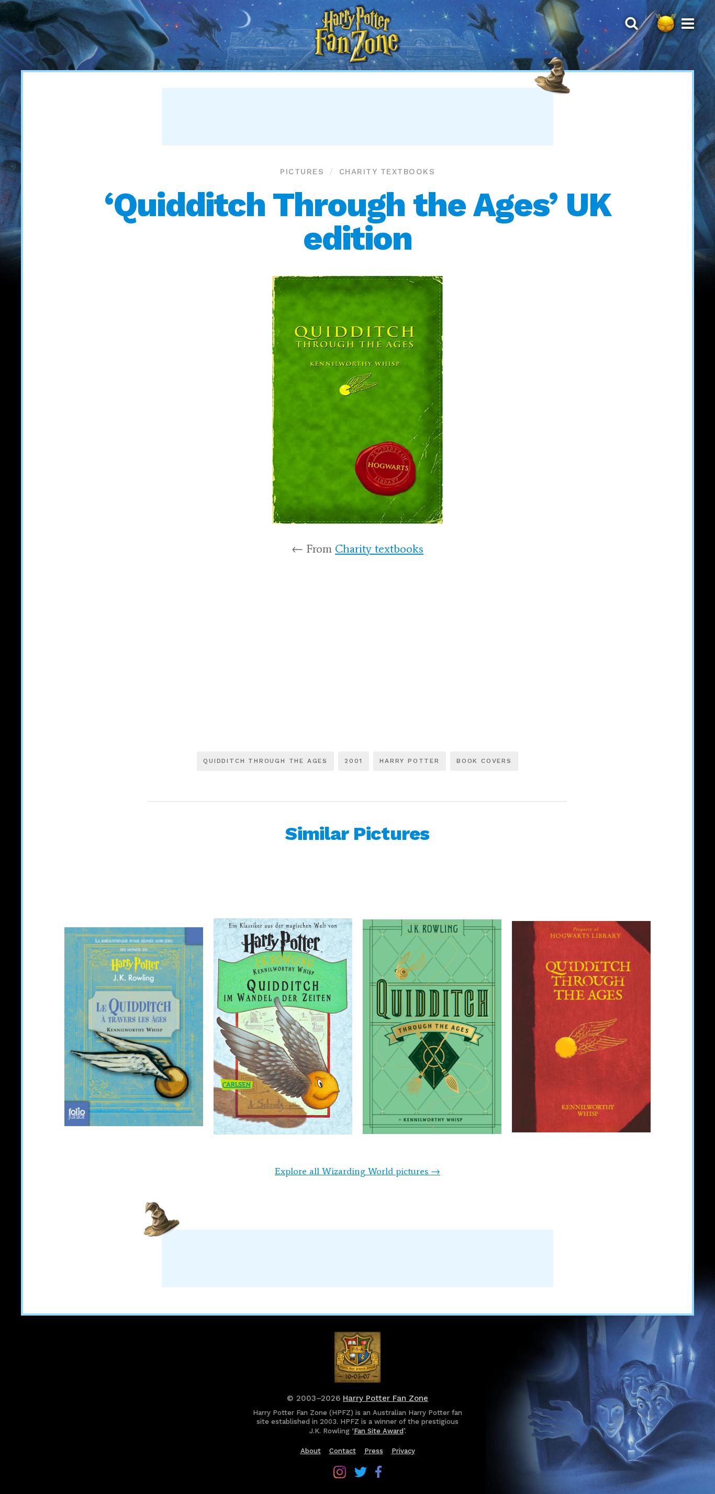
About (310, 1451)
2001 (353, 761)
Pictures (302, 171)
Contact (342, 1451)
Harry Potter (409, 761)
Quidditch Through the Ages (265, 761)
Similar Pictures (357, 834)
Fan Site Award (379, 1431)
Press (373, 1451)
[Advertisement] (357, 116)
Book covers (484, 761)
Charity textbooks (387, 171)
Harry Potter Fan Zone (385, 1398)
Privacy (403, 1451)
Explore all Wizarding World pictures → (357, 1171)
